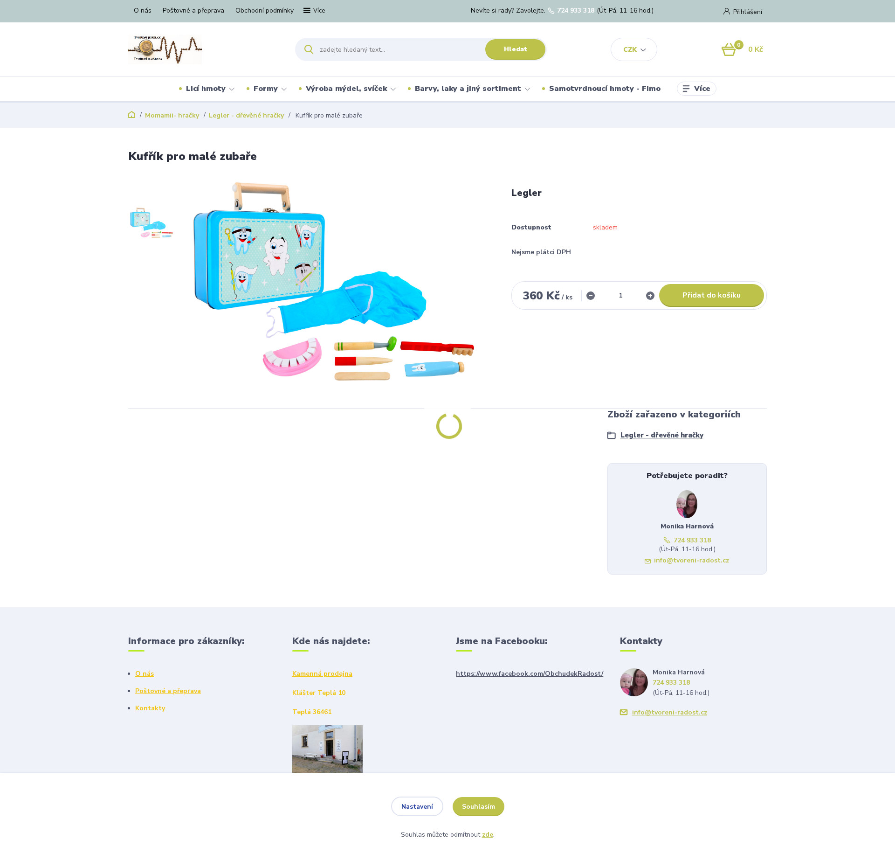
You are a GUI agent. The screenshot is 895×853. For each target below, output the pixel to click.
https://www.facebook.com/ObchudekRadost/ (529, 673)
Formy (266, 88)
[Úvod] (203, 49)
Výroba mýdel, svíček (346, 88)
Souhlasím (478, 806)
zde (487, 834)
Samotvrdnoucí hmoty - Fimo (605, 88)
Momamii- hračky (172, 115)
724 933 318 (575, 11)
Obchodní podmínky (264, 10)
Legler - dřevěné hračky (246, 115)
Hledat (515, 49)
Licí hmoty (206, 88)
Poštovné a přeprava (193, 10)
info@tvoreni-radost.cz (691, 560)
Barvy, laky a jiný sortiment (468, 88)
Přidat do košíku (711, 295)
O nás (142, 10)
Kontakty (150, 708)
